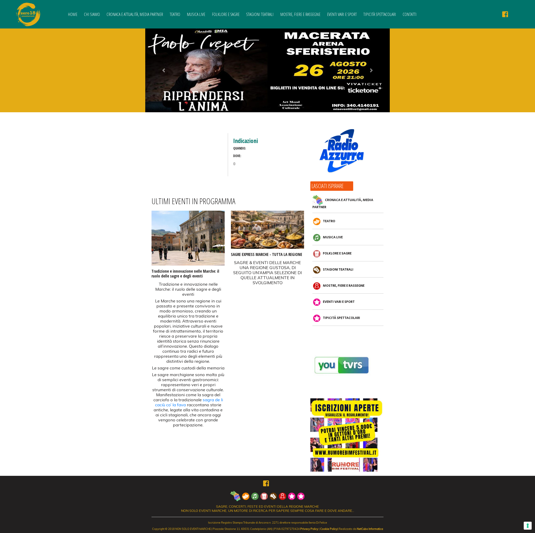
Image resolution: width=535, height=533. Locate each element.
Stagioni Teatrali (260, 14)
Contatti (410, 14)
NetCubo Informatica (370, 528)
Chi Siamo (92, 14)
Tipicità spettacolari (379, 14)
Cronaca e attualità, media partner (135, 14)
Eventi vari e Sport (342, 14)
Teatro (175, 14)
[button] (163, 70)
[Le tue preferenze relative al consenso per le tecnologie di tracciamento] (528, 526)
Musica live (196, 14)
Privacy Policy (309, 528)
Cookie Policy (329, 528)
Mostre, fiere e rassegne (300, 14)
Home (72, 14)
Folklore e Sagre (225, 14)
